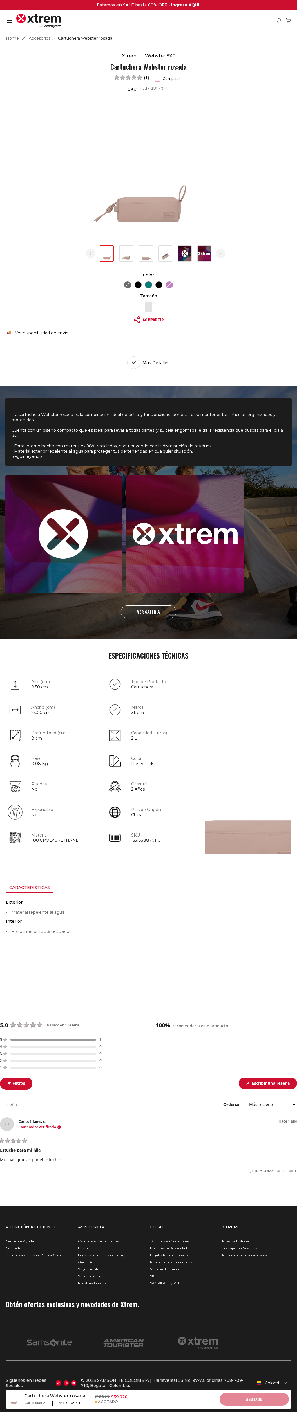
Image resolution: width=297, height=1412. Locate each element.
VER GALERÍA (148, 612)
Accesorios (39, 38)
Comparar (171, 78)
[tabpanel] (148, 945)
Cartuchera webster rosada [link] (85, 38)
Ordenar (232, 1104)
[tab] (29, 888)
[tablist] (148, 888)
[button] (132, 77)
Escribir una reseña (274, 1084)
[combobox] (272, 1383)
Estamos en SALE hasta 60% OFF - (148, 5)
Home (12, 38)
